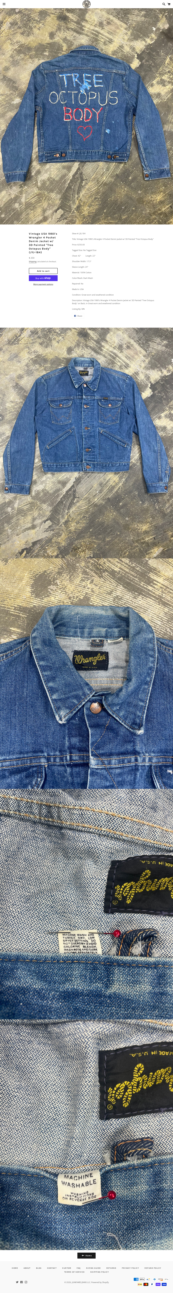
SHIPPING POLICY (99, 1272)
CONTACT (52, 1268)
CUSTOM (66, 1268)
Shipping (32, 261)
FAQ (79, 1268)
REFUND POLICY (153, 1268)
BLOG (39, 1268)
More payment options (43, 284)
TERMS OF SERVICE (74, 1272)
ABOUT (27, 1268)
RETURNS (111, 1268)
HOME (15, 1268)
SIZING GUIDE (93, 1268)
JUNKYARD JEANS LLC (81, 1282)
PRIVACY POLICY (130, 1268)
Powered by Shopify (100, 1282)
